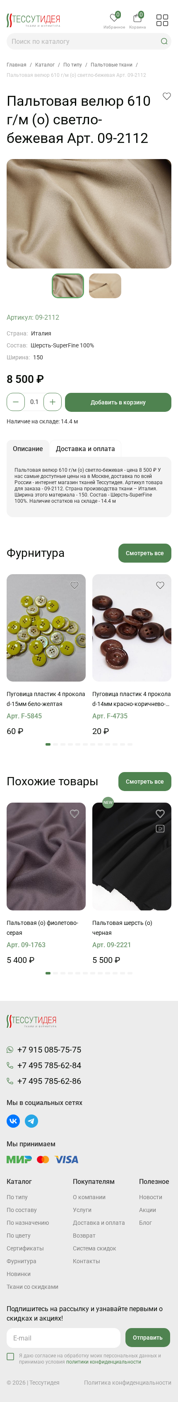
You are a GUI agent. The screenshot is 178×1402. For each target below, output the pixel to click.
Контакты (86, 1261)
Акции (147, 1210)
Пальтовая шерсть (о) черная (122, 928)
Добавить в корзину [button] (118, 402)
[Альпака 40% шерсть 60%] (46, 856)
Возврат (84, 1235)
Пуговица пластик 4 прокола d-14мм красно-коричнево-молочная (131, 700)
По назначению (28, 1222)
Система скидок (94, 1248)
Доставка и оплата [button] (85, 449)
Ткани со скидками (32, 1286)
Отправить (148, 1337)
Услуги (82, 1210)
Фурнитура (21, 1261)
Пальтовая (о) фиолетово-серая (42, 928)
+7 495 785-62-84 (49, 1065)
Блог (145, 1222)
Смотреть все (145, 553)
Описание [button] (28, 449)
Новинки (19, 1274)
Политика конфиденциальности (127, 1382)
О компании (89, 1197)
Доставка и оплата (99, 1222)
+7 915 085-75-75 (49, 1050)
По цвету (19, 1235)
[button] (164, 41)
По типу (17, 1197)
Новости (150, 1197)
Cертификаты (25, 1248)
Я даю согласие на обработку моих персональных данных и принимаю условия (90, 1359)
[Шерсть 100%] (131, 856)
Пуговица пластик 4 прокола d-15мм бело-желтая (46, 699)
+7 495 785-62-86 (49, 1081)
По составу (22, 1210)
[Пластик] (46, 628)
